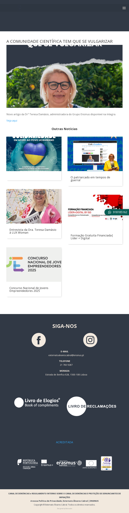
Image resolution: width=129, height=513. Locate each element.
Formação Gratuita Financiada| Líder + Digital (92, 236)
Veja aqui (11, 120)
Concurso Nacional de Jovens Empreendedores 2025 (28, 289)
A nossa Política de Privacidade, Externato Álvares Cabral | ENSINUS (64, 501)
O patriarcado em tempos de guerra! (90, 178)
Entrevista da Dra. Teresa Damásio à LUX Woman (32, 231)
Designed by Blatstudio (64, 508)
